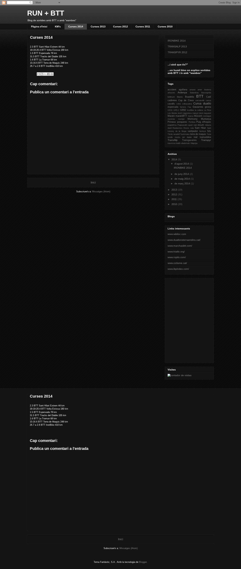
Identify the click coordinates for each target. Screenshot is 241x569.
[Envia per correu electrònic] (38, 74)
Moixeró (198, 116)
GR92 (183, 110)
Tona (209, 134)
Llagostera (187, 113)
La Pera (207, 110)
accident (172, 89)
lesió (180, 113)
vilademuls (185, 143)
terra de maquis (198, 134)
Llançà (195, 113)
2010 (174, 204)
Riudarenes (177, 128)
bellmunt (171, 97)
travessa (171, 143)
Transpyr (206, 140)
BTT (199, 96)
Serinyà (202, 131)
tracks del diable (183, 137)
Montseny (193, 119)
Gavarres (198, 106)
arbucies (171, 93)
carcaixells (199, 100)
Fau (189, 107)
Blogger (143, 562)
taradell (176, 134)
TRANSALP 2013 (177, 46)
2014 (174, 159)
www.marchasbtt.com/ (180, 245)
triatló (178, 143)
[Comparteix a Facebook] (48, 74)
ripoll (169, 128)
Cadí (208, 97)
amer (200, 90)
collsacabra (187, 104)
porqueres (182, 122)
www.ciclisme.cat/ (177, 263)
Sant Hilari (200, 128)
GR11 (170, 110)
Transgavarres (189, 140)
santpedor (193, 131)
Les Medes (172, 113)
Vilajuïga (193, 143)
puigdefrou (172, 125)
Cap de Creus (186, 100)
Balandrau (194, 93)
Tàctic (170, 134)
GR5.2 (176, 110)
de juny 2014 (182, 174)
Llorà (201, 113)
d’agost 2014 (182, 163)
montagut (207, 116)
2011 (174, 199)
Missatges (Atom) (101, 191)
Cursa (197, 103)
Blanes (180, 97)
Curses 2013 (98, 26)
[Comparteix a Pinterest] (52, 74)
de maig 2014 (182, 178)
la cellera (199, 110)
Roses (186, 128)
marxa (190, 116)
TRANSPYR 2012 (177, 52)
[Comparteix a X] (45, 74)
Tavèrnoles (185, 134)
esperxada (173, 107)
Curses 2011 (142, 26)
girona (208, 107)
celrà (178, 104)
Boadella (189, 97)
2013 (174, 189)
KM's (58, 26)
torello (170, 137)
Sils (209, 131)
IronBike (190, 110)
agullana (183, 89)
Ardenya (182, 92)
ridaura (208, 125)
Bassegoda (206, 93)
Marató (171, 116)
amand (192, 90)
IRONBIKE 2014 (177, 40)
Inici (93, 182)
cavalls (171, 104)
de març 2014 (182, 183)
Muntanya (206, 119)
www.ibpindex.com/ (178, 268)
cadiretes (172, 100)
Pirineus (172, 122)
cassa (208, 100)
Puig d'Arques (203, 122)
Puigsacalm (182, 125)
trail (195, 137)
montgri (181, 119)
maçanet (207, 113)
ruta (192, 128)
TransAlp (172, 140)
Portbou (192, 122)
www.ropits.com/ (177, 257)
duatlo (207, 103)
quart (190, 125)
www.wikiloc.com (177, 234)
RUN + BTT (45, 13)
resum (201, 125)
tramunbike (205, 137)
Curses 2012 (120, 26)
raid (195, 125)
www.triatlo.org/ (176, 251)
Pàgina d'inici (39, 26)
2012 (174, 194)
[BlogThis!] (42, 74)
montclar (171, 119)
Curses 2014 (75, 26)
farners (183, 107)
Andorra (207, 90)
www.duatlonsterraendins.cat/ (184, 239)
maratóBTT (181, 116)
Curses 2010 (165, 26)
